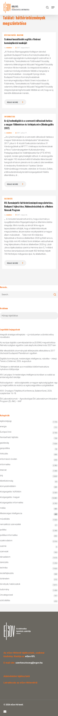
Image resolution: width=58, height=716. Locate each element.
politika (3, 530)
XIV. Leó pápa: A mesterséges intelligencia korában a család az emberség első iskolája (27, 376)
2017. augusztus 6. (23, 47)
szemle (3, 546)
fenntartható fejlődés (9, 437)
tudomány (4, 589)
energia (3, 426)
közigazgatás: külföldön (10, 491)
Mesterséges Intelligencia (28, 513)
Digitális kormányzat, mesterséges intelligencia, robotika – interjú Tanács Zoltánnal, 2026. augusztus (28, 360)
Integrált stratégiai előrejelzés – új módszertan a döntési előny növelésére (27, 335)
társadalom (5, 557)
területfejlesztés (7, 573)
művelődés (5, 519)
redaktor (9, 47)
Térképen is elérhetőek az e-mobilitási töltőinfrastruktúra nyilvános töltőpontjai (24, 368)
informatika (9, 116)
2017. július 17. (22, 133)
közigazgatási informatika (11, 502)
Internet (3, 470)
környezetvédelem (8, 486)
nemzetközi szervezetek (10, 524)
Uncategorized (6, 595)
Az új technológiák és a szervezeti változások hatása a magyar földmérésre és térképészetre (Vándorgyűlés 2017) (29, 124)
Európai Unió (5, 432)
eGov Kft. (30, 656)
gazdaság (8, 199)
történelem (4, 578)
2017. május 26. (22, 215)
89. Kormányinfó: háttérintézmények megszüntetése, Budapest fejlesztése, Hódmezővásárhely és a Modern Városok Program (28, 206)
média (2, 508)
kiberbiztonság (6, 481)
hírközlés (4, 453)
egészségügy (6, 421)
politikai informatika (8, 535)
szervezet (4, 551)
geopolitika (5, 448)
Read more (12, 102)
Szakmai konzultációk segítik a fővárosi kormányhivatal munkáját (22, 41)
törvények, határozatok (10, 584)
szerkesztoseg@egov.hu (29, 662)
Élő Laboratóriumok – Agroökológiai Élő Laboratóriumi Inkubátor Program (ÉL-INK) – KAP (28, 400)
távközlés (4, 562)
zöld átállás (5, 600)
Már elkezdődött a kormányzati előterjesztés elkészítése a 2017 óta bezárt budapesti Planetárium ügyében (27, 352)
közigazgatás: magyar (13, 35)
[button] (52, 7)
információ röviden (8, 459)
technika (3, 568)
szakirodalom (6, 540)
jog (1, 475)
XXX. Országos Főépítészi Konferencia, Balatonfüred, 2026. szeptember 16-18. (26, 392)
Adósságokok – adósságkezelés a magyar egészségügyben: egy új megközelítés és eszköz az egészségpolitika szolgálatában (28, 384)
